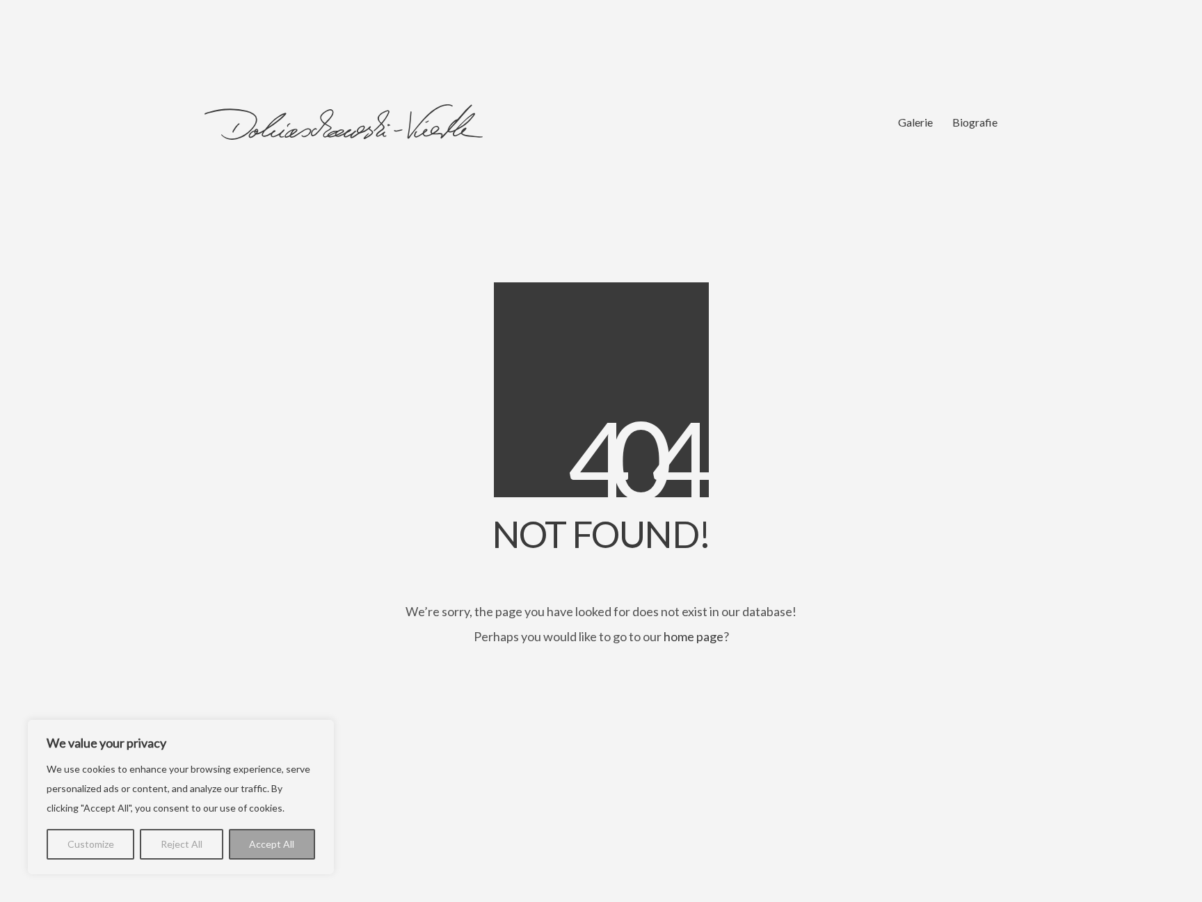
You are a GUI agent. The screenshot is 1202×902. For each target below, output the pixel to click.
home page (693, 636)
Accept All (271, 844)
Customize (90, 844)
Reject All (181, 844)
